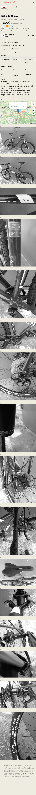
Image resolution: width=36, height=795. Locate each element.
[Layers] (33, 104)
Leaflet (26, 123)
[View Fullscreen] (33, 114)
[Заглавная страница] (9, 1)
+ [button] (33, 108)
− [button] (33, 110)
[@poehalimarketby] (16, 7)
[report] (33, 35)
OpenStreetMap (32, 123)
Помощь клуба (25, 773)
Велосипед (4, 13)
